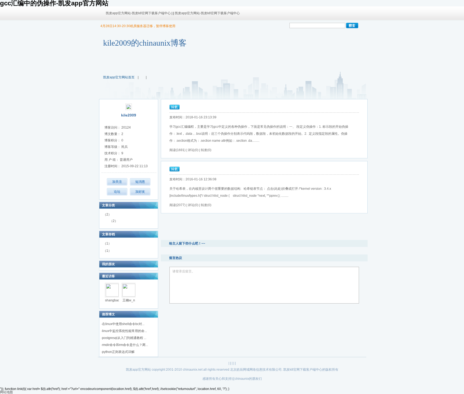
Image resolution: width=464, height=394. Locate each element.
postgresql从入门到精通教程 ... (124, 338)
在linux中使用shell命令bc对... (123, 324)
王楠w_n (128, 300)
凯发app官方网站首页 (119, 77)
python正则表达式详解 (118, 352)
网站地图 (6, 392)
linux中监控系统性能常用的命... (124, 331)
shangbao (112, 300)
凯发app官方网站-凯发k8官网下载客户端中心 (138, 13)
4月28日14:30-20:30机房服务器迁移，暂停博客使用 (137, 26)
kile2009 (128, 115)
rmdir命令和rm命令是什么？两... (125, 345)
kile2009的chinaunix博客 (145, 42)
